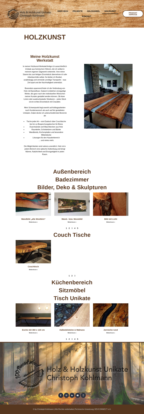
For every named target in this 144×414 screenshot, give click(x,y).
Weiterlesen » (33, 222)
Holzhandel (93, 11)
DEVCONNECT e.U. (102, 409)
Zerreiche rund (111, 330)
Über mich (62, 11)
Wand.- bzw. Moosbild (72, 219)
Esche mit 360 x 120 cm (33, 330)
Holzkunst (110, 11)
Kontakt (86, 16)
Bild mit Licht (110, 219)
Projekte (78, 11)
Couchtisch (33, 267)
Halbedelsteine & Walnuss (72, 330)
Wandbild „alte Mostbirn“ (33, 219)
